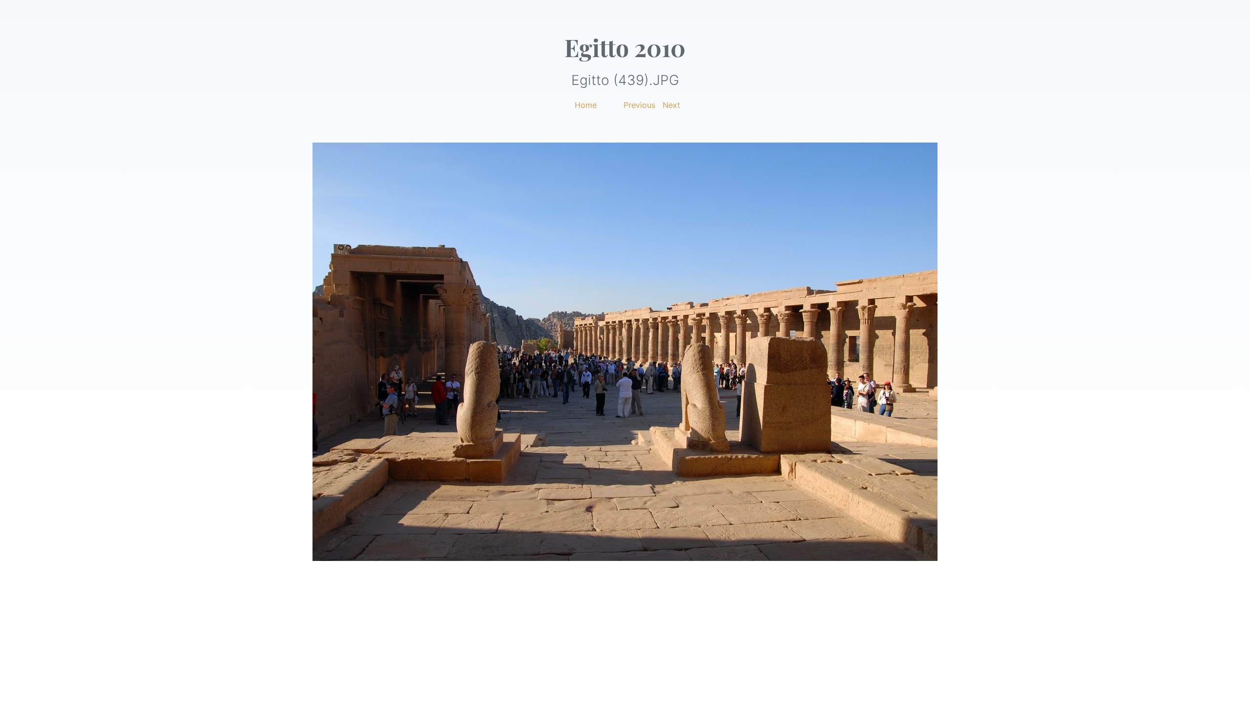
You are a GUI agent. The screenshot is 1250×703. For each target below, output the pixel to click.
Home (586, 105)
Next (671, 105)
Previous (639, 105)
